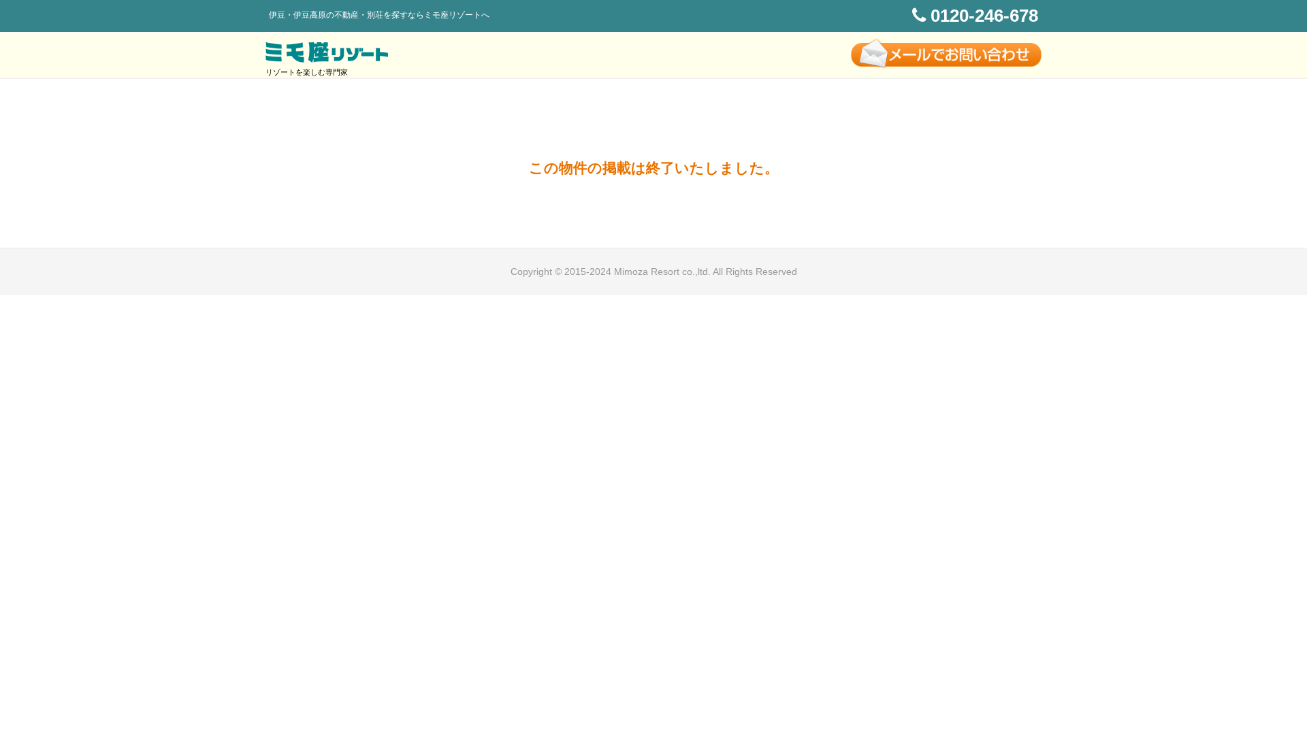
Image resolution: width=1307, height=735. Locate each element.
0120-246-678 (982, 15)
